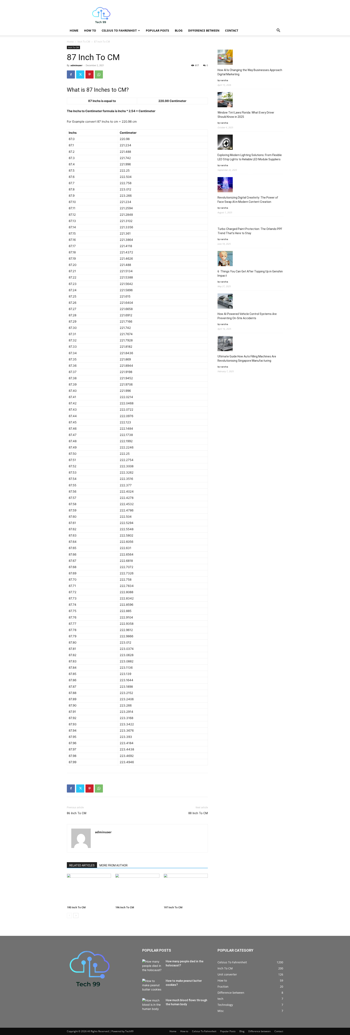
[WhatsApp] (99, 74)
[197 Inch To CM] (186, 889)
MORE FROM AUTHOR (113, 865)
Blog (178, 30)
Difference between (203, 30)
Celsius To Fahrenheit (119, 30)
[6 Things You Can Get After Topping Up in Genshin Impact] (225, 259)
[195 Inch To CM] (89, 889)
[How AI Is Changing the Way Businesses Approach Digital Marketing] (225, 58)
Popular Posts (157, 30)
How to (90, 30)
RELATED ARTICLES (82, 865)
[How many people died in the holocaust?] (152, 966)
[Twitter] (80, 74)
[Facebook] (71, 74)
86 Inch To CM (76, 813)
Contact (231, 30)
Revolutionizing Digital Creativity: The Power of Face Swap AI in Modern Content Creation (248, 199)
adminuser (76, 65)
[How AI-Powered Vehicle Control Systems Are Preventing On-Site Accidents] (225, 301)
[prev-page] (69, 915)
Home (74, 30)
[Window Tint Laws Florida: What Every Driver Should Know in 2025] (225, 100)
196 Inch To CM (124, 907)
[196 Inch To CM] (137, 889)
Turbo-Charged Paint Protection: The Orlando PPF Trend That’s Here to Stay (250, 231)
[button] (278, 31)
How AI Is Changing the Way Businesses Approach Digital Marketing (250, 72)
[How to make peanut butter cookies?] (152, 986)
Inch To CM (84, 41)
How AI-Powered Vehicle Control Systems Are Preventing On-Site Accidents (247, 316)
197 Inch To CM (173, 907)
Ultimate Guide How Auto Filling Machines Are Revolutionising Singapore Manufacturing (247, 358)
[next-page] (75, 915)
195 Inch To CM (76, 907)
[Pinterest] (89, 74)
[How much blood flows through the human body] (152, 1005)
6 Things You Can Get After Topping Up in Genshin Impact (250, 273)
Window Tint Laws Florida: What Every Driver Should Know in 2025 (246, 114)
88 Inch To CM (198, 813)
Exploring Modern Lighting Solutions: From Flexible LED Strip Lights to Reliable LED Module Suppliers (250, 157)
